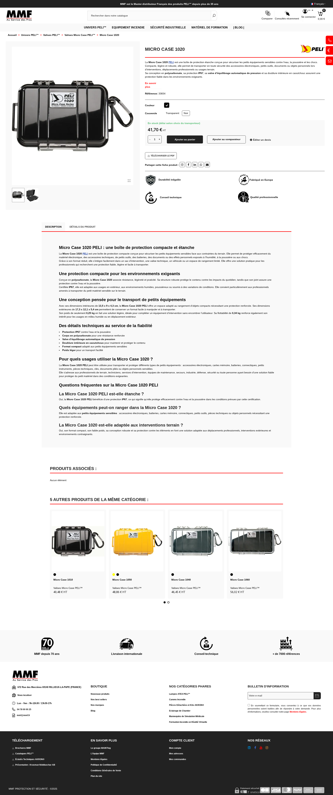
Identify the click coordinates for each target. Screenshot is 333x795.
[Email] (207, 164)
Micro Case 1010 (63, 579)
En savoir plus (150, 85)
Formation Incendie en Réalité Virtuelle (188, 722)
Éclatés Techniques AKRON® (29, 759)
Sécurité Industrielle (168, 27)
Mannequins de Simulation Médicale (186, 716)
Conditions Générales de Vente (106, 770)
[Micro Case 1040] (196, 541)
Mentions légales (298, 712)
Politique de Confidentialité (104, 765)
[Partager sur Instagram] (182, 164)
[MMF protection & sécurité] (25, 15)
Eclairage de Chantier (179, 711)
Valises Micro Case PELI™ (68, 588)
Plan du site (96, 776)
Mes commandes (177, 759)
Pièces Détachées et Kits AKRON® (186, 705)
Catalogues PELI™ (24, 753)
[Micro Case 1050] (137, 541)
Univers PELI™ (95, 27)
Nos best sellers (99, 699)
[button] (165, 602)
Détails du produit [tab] (83, 226)
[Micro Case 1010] (78, 541)
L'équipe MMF (97, 753)
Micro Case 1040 (181, 579)
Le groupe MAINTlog (101, 748)
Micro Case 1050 (122, 579)
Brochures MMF (23, 748)
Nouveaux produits (100, 694)
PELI (171, 62)
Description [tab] (53, 226)
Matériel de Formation (209, 27)
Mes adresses (176, 753)
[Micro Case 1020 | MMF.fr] (129, 180)
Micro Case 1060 (240, 579)
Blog (93, 711)
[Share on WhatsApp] (201, 164)
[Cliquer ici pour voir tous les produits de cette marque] (311, 48)
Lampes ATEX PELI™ (179, 694)
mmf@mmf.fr (23, 715)
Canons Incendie (177, 699)
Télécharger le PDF (162, 156)
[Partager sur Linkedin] (194, 164)
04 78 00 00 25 (24, 709)
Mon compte (175, 748)
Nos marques (97, 705)
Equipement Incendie (128, 27)
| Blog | (238, 27)
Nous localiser (25, 695)
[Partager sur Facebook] (188, 164)
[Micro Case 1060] (255, 541)
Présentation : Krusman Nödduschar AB (35, 765)
